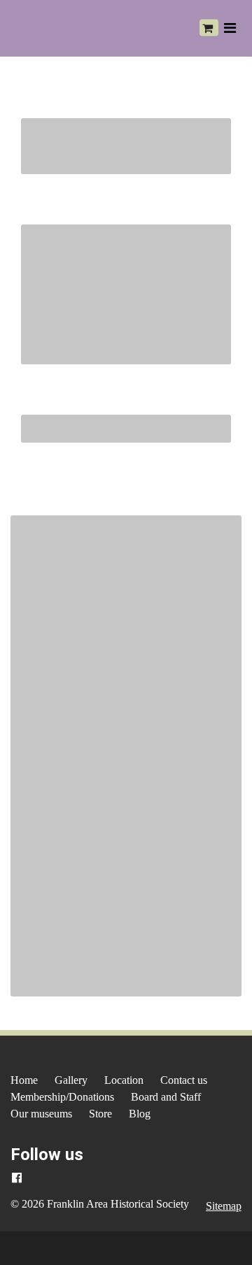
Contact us (183, 1080)
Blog (139, 1114)
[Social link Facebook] (17, 1178)
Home (24, 1080)
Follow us (46, 1154)
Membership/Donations (62, 1097)
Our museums (41, 1114)
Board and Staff (166, 1097)
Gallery (71, 1080)
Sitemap (223, 1206)
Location (124, 1080)
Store (100, 1114)
